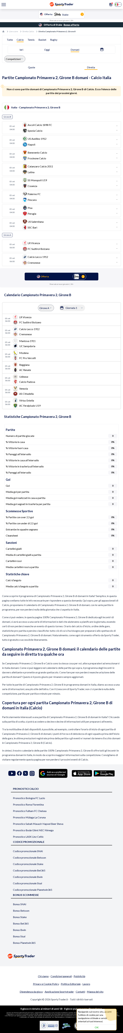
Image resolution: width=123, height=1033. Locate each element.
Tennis (31, 39)
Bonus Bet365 (21, 923)
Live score (13, 31)
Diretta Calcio (28, 31)
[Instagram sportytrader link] (32, 773)
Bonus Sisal (19, 936)
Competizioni (13, 58)
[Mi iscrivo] (111, 4)
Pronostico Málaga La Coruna (29, 817)
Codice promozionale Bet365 (29, 870)
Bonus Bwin (19, 929)
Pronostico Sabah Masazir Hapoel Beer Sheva (38, 823)
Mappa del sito (95, 991)
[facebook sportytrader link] (19, 773)
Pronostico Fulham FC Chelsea (29, 810)
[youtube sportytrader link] (12, 773)
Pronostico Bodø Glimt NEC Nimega (33, 830)
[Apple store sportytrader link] (81, 773)
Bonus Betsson (21, 910)
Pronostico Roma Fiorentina (28, 804)
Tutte (10, 39)
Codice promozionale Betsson (29, 857)
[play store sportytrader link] (104, 773)
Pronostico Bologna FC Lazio (29, 798)
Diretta (91, 67)
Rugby (53, 39)
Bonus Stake (20, 917)
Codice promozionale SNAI (28, 851)
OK (97, 1027)
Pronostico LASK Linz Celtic (28, 836)
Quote (31, 67)
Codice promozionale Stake (28, 863)
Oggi (47, 49)
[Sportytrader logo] (61, 956)
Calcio (20, 39)
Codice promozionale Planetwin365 (32, 889)
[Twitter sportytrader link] (25, 773)
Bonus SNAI (19, 904)
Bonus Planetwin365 (24, 942)
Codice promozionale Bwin (28, 876)
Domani (75, 49)
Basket (42, 39)
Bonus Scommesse (26, 894)
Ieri (21, 49)
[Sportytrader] (3, 31)
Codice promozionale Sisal (27, 883)
